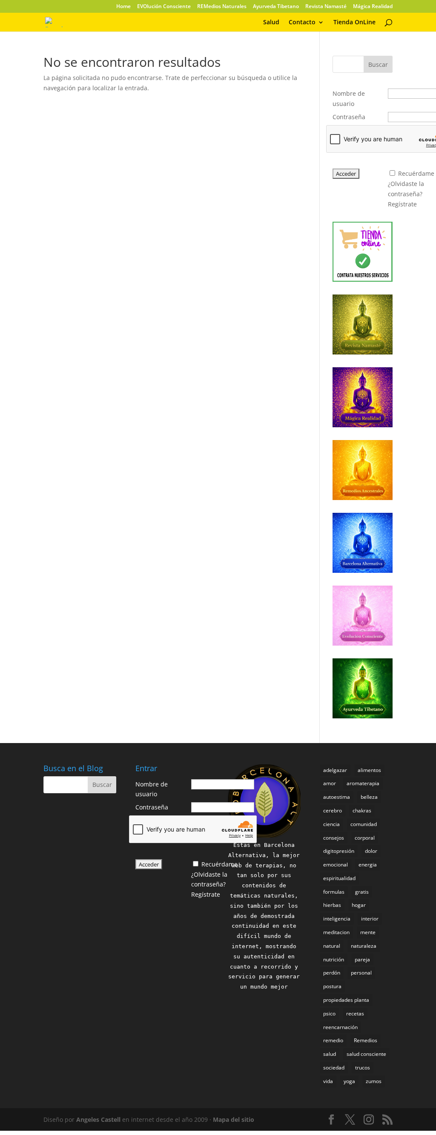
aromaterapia (363, 783)
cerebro (332, 810)
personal (361, 972)
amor (329, 783)
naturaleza (363, 945)
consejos (333, 837)
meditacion (336, 932)
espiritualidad (339, 878)
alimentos (369, 770)
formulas (333, 891)
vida (328, 1081)
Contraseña (349, 117)
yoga (349, 1081)
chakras (362, 810)
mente (368, 932)
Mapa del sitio (233, 1119)
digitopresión (338, 851)
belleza (369, 797)
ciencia (331, 824)
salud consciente (366, 1054)
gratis (362, 891)
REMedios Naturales (222, 7)
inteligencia (336, 918)
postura (332, 986)
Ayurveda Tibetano (276, 7)
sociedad (333, 1067)
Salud (271, 22)
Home (123, 7)
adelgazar (335, 770)
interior (370, 918)
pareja (362, 959)
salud (329, 1054)
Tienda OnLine (354, 22)
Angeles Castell (98, 1119)
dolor (371, 851)
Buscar (378, 64)
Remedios (365, 1040)
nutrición (333, 959)
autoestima (336, 797)
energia (368, 864)
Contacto (302, 22)
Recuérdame (416, 173)
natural (331, 945)
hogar (359, 905)
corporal (365, 837)
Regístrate (402, 204)
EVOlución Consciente (164, 7)
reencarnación (340, 1027)
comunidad (363, 824)
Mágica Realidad (373, 7)
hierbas (332, 905)
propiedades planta (346, 999)
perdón (331, 972)
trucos (362, 1067)
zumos (374, 1081)
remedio (333, 1040)
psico (329, 1013)
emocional (335, 864)
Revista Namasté (326, 7)
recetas (355, 1013)
